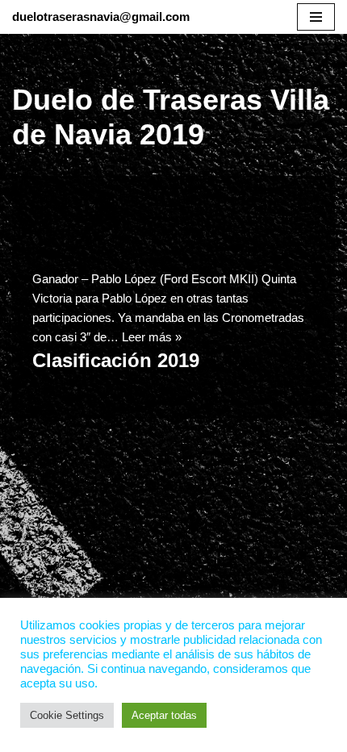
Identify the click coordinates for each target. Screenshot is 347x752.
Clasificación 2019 (115, 360)
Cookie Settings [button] (67, 715)
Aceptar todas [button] (164, 715)
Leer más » (152, 337)
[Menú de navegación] (316, 17)
